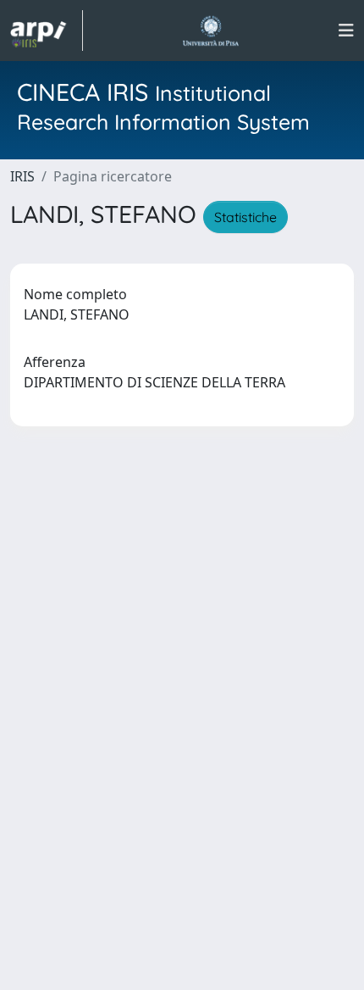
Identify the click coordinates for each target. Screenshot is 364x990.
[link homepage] (46, 30)
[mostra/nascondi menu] (346, 30)
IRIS (22, 176)
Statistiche (245, 217)
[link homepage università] (210, 30)
